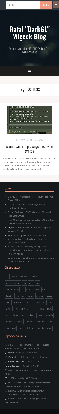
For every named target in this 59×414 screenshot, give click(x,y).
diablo (36, 289)
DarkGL (12, 390)
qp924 (11, 344)
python (9, 321)
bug (24, 283)
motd (8, 309)
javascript (28, 302)
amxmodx (24, 276)
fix (23, 296)
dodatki (9, 296)
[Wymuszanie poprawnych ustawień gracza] (29, 119)
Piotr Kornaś (14, 382)
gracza (49, 296)
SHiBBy (12, 378)
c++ (31, 283)
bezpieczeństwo (13, 283)
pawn (49, 309)
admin (14, 276)
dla (43, 289)
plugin (23, 315)
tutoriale (31, 328)
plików (15, 315)
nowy (15, 309)
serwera (29, 321)
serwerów (40, 321)
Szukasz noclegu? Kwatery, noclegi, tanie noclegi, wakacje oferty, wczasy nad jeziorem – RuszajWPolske (30, 250)
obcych (24, 309)
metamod (40, 302)
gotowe (39, 296)
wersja (41, 328)
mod (49, 302)
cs (22, 289)
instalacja (16, 302)
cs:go (28, 289)
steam (21, 328)
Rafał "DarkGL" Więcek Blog (30, 32)
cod (37, 283)
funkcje (30, 296)
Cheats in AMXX (31, 361)
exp (17, 296)
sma (50, 321)
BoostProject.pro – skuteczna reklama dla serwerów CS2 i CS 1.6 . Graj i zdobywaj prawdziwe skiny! (28, 239)
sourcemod (11, 328)
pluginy (32, 315)
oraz (32, 309)
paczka (40, 309)
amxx (34, 276)
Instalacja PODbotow (26, 352)
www (49, 328)
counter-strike (12, 289)
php (7, 315)
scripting (19, 321)
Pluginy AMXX (36, 140)
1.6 (7, 276)
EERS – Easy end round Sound (33, 357)
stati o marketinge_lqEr (19, 370)
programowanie (46, 315)
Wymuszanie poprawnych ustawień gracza (30, 148)
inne (7, 302)
